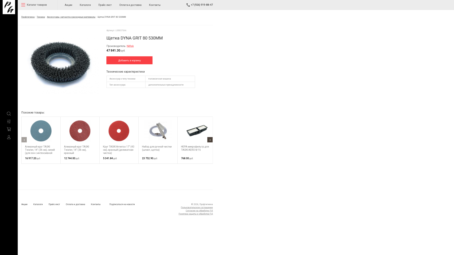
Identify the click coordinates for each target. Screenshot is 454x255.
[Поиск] (9, 114)
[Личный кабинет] (9, 137)
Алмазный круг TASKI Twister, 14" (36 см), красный (76, 149)
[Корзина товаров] (9, 129)
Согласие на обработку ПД (199, 210)
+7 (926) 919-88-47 (202, 4)
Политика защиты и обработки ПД (196, 214)
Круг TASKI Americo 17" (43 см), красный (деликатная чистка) (118, 149)
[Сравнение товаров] (9, 121)
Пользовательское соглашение (197, 207)
